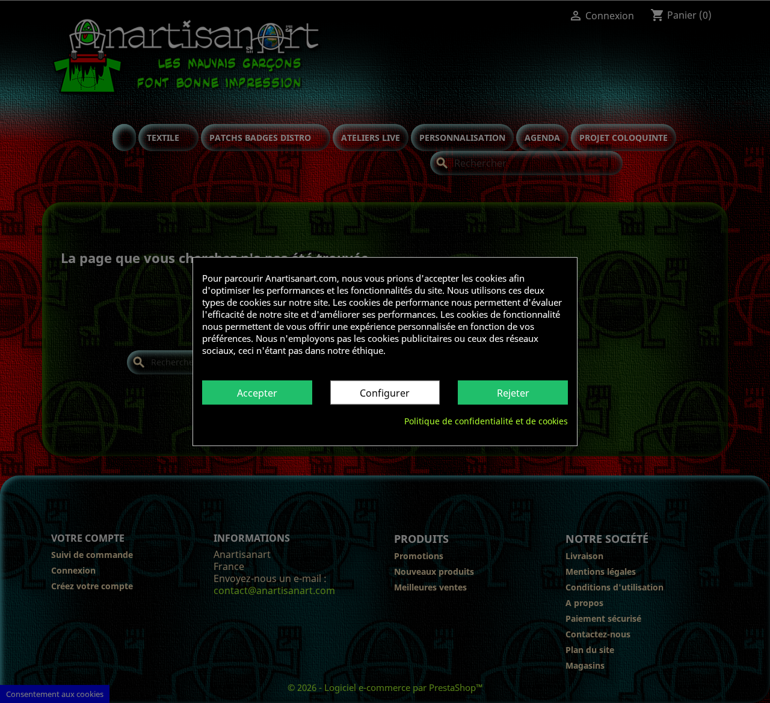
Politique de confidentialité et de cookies (486, 421)
